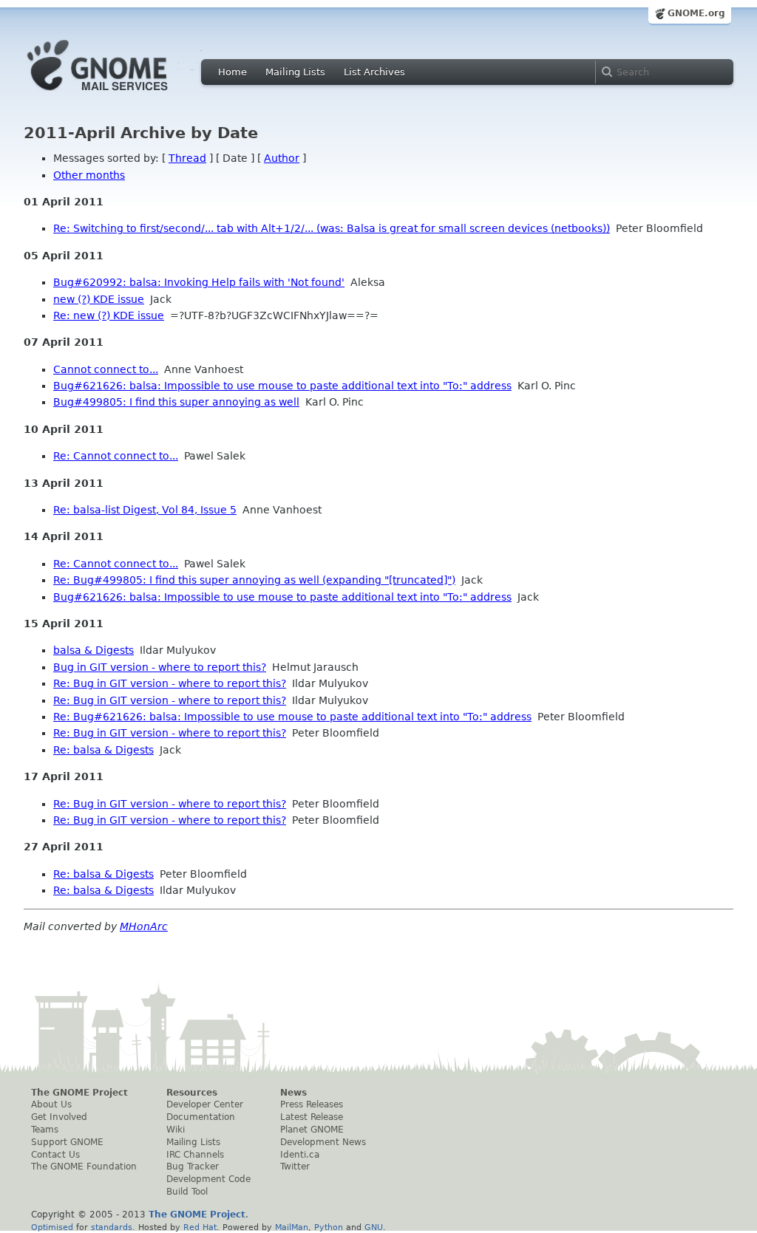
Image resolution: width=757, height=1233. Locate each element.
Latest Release (311, 1117)
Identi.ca (299, 1155)
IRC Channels (195, 1155)
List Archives (374, 72)
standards (111, 1227)
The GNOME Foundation (84, 1166)
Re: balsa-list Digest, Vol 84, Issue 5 (145, 510)
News (293, 1092)
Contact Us (55, 1155)
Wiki (175, 1129)
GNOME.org (696, 13)
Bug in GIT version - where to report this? (159, 667)
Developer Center (204, 1104)
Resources (191, 1092)
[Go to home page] (119, 94)
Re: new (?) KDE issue (108, 315)
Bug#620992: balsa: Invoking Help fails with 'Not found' (198, 282)
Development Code (208, 1179)
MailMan (291, 1227)
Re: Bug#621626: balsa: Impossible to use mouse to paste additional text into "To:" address (292, 717)
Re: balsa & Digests (103, 750)
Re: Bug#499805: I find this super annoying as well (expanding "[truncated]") (254, 580)
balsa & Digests (93, 650)
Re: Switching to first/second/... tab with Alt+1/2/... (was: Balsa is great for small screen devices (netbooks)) (331, 228)
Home (232, 72)
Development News (323, 1142)
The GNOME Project (79, 1092)
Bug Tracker (192, 1166)
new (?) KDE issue (98, 299)
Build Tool (187, 1191)
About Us (51, 1104)
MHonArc (144, 926)
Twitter (295, 1166)
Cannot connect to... (105, 369)
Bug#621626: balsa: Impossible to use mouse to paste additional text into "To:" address (282, 386)
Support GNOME (67, 1142)
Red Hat (200, 1227)
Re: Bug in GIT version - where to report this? (169, 683)
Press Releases (311, 1104)
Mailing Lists (295, 72)
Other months (89, 175)
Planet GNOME (312, 1129)
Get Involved (59, 1117)
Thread (187, 158)
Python (328, 1227)
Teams (44, 1129)
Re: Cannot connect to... (115, 456)
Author (281, 158)
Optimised (52, 1227)
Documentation (200, 1117)
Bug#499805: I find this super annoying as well (176, 402)
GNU (373, 1227)
